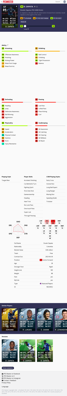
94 (53, 26)
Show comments (8, 368)
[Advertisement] (33, 38)
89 (21, 26)
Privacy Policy (6, 383)
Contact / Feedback (10, 380)
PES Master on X (9, 376)
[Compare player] (37, 6)
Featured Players (47, 284)
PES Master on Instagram (12, 378)
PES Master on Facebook (12, 374)
